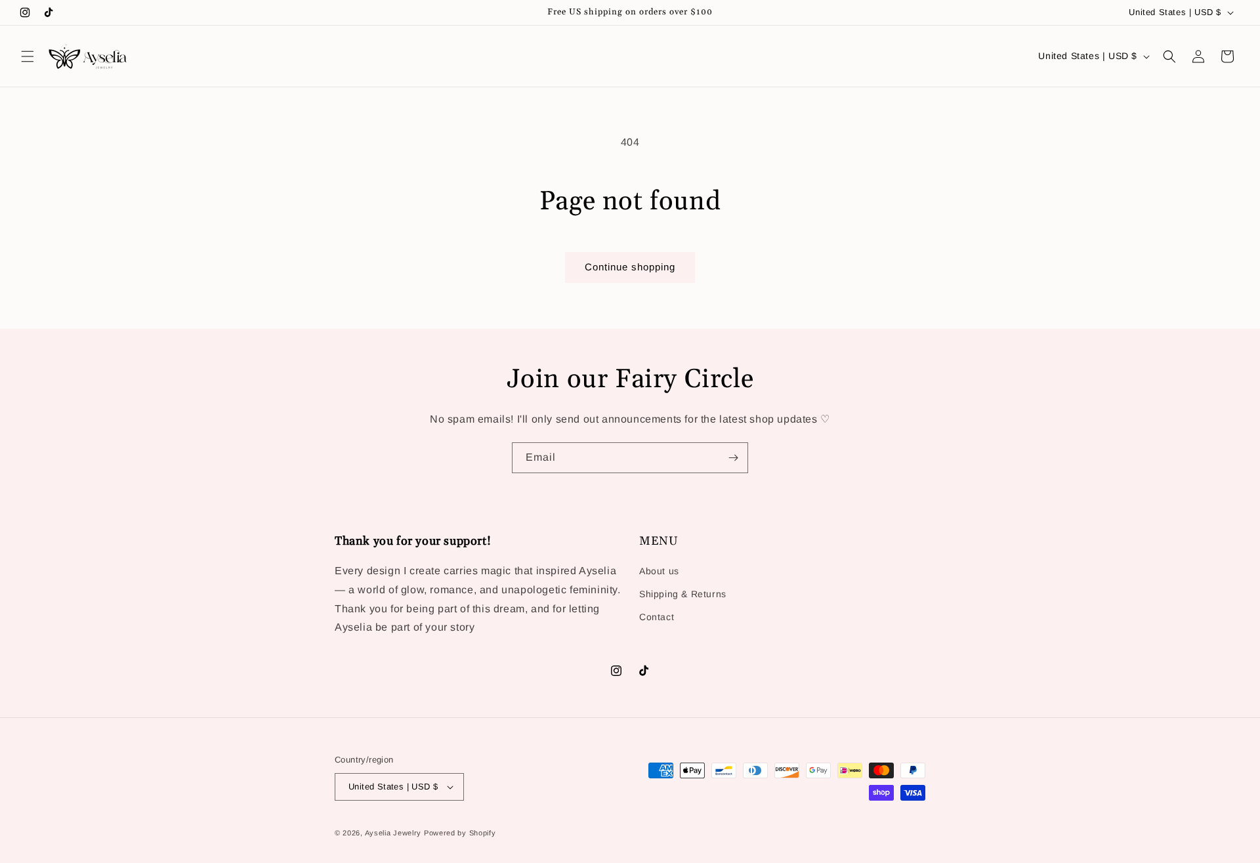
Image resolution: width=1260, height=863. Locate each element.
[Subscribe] (733, 457)
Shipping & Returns (682, 594)
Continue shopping (630, 266)
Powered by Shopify (460, 833)
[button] (27, 56)
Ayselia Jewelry (394, 833)
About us (659, 571)
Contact (656, 617)
